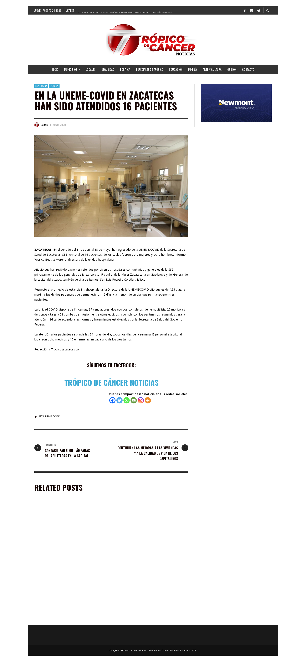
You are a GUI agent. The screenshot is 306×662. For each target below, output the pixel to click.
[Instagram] (251, 10)
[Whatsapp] (126, 400)
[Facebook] (244, 10)
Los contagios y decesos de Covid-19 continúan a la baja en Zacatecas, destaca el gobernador (150, 557)
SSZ (41, 416)
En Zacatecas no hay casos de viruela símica (65, 555)
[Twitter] (258, 10)
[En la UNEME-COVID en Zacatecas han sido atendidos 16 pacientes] (111, 186)
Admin (44, 125)
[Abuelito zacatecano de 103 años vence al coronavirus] (144, 588)
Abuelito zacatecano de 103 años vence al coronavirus (143, 615)
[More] (148, 400)
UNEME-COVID (51, 416)
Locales (54, 86)
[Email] (134, 400)
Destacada (41, 86)
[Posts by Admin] (36, 124)
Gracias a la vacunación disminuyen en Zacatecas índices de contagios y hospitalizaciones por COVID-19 (71, 617)
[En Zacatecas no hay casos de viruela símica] (64, 530)
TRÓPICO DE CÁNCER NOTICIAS (111, 382)
